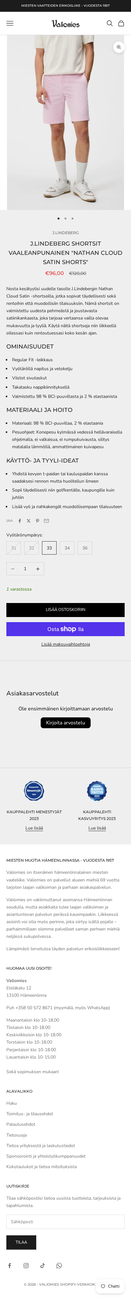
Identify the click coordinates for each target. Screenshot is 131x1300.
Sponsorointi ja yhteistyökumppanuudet (46, 1156)
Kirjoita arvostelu (65, 722)
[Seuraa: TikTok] (42, 1265)
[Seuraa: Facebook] (9, 1265)
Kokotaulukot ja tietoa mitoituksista (41, 1167)
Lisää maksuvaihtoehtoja (65, 644)
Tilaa (21, 1242)
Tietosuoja (16, 1135)
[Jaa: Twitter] (28, 520)
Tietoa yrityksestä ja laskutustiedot (40, 1146)
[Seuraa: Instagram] (26, 1265)
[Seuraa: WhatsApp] (59, 1265)
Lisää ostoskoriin (66, 610)
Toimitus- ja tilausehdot (29, 1114)
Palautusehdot (20, 1124)
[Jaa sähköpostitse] (46, 520)
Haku (11, 1103)
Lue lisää (34, 828)
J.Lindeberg (65, 232)
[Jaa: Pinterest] (37, 520)
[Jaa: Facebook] (19, 520)
